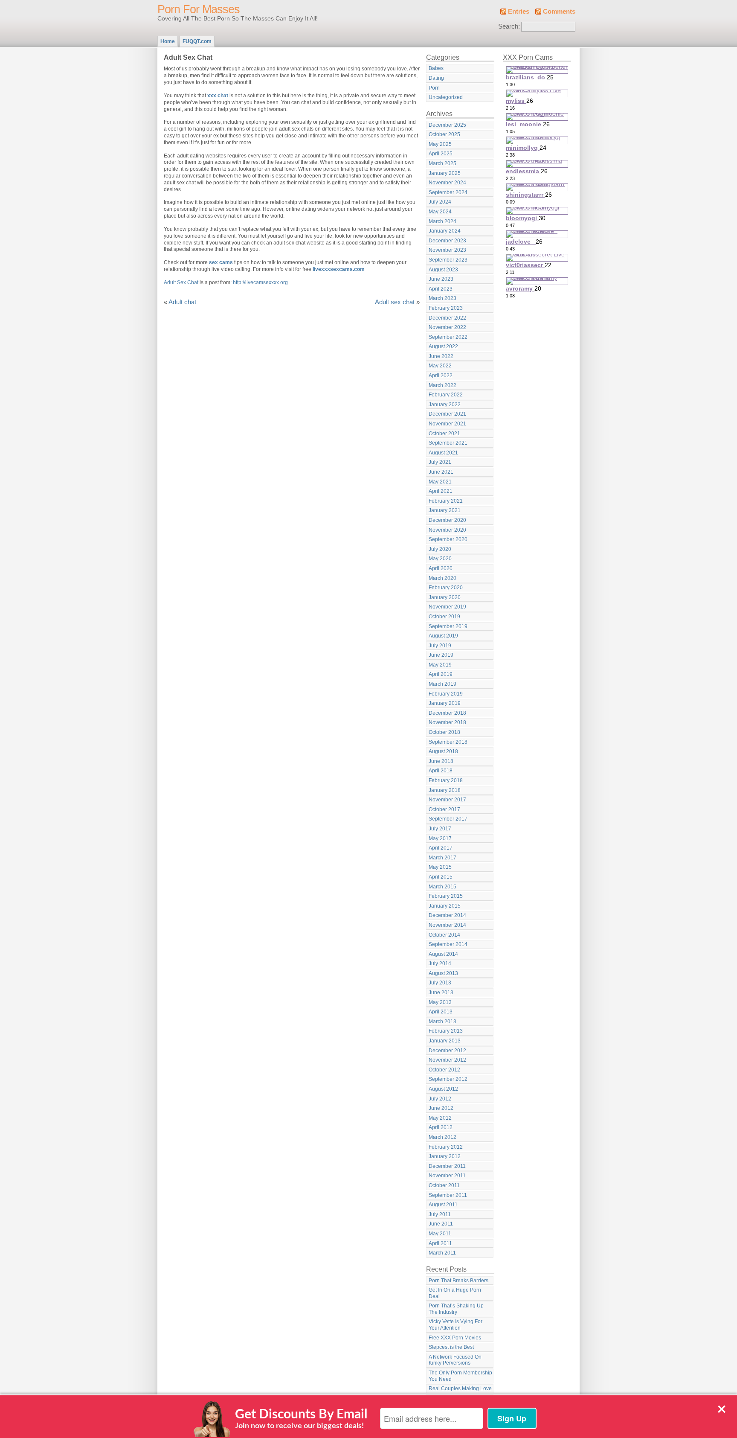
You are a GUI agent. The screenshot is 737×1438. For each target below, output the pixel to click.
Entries (518, 11)
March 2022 (442, 385)
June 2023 (441, 279)
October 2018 (444, 732)
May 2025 (440, 144)
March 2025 (442, 163)
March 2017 (442, 858)
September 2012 (448, 1079)
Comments (559, 11)
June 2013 (441, 993)
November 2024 (447, 183)
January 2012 (445, 1156)
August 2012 (443, 1089)
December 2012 (447, 1051)
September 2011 (448, 1195)
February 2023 (446, 308)
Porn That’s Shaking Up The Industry (456, 1309)
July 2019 (440, 646)
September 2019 (448, 626)
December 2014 (447, 915)
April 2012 (441, 1127)
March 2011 (442, 1253)
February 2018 (446, 780)
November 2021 (447, 424)
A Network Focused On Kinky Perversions (455, 1360)
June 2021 (441, 472)
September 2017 (448, 819)
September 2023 (448, 260)
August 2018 (443, 751)
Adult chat (182, 302)
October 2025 (444, 134)
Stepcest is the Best (451, 1347)
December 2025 (447, 125)
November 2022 (447, 327)
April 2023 (441, 289)
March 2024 (442, 221)
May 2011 (440, 1234)
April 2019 (441, 674)
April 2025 (441, 154)
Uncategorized (446, 97)
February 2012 (446, 1147)
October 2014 (444, 935)
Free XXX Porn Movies (455, 1338)
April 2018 (441, 771)
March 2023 (442, 298)
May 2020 (440, 559)
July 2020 (440, 549)
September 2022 (448, 337)
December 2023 (447, 241)
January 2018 (445, 790)
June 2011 (441, 1224)
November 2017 (447, 800)
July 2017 (440, 829)
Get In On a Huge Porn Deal (455, 1293)
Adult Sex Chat (181, 282)
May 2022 (440, 366)
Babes (436, 68)
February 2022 (446, 395)
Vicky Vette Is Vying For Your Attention (455, 1325)
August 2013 (443, 973)
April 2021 (441, 491)
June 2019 (441, 655)
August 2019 (443, 636)
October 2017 (444, 809)
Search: (509, 26)
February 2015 (446, 896)
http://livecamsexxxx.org (260, 282)
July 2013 (440, 983)
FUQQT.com (197, 41)
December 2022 (447, 318)
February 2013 (446, 1031)
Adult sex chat (395, 302)
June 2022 (441, 356)
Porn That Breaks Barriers (458, 1281)
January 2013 (445, 1041)
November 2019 (447, 607)
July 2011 (440, 1214)
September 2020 (448, 539)
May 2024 (440, 212)
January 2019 (445, 703)
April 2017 (441, 848)
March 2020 (442, 578)
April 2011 (440, 1243)
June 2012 (441, 1108)
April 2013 (441, 1012)
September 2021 (448, 443)
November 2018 (447, 722)
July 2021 (440, 462)
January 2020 (445, 597)
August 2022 (443, 346)
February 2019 (446, 694)
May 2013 (440, 1002)
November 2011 (447, 1176)
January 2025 (445, 173)
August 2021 (443, 453)
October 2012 (444, 1070)
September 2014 (448, 944)
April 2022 (441, 375)
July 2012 (440, 1099)
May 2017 (440, 838)
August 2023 (443, 270)
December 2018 (447, 713)
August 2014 (443, 954)
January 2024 (445, 231)
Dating (436, 78)
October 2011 (444, 1185)
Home (167, 41)
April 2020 (441, 568)
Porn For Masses (198, 9)
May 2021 (440, 482)
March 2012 (442, 1137)
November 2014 (447, 925)
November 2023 (447, 250)
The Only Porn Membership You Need (460, 1376)
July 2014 (440, 963)
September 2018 (448, 742)
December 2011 (447, 1166)
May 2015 (440, 867)
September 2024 (448, 192)
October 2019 (444, 617)
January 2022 (445, 405)
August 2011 (443, 1205)
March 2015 (442, 887)
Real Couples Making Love (460, 1388)
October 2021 (444, 434)
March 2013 (442, 1022)
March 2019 (442, 684)
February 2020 (446, 588)
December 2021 (447, 414)
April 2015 (441, 877)
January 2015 (445, 906)
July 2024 (440, 202)
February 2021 (446, 501)
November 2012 (447, 1060)
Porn (434, 88)
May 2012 (440, 1118)
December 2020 (447, 520)
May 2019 (440, 665)
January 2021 (445, 510)
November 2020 (447, 530)
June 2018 (441, 761)
